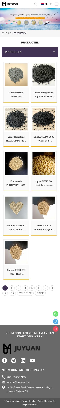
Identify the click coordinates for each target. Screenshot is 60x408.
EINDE (40, 293)
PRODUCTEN (20, 33)
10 (12, 293)
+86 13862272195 (16, 377)
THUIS (8, 33)
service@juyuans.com (18, 382)
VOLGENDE (25, 293)
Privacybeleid (32, 405)
